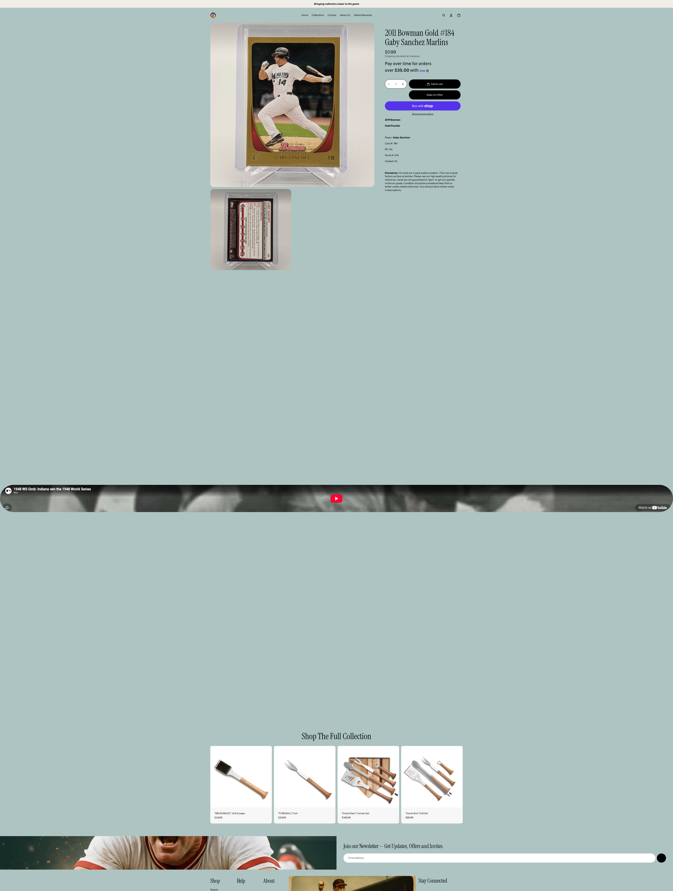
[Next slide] (266, 777)
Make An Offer (435, 94)
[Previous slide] (215, 777)
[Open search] (444, 15)
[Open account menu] (451, 15)
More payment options (422, 114)
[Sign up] (661, 858)
